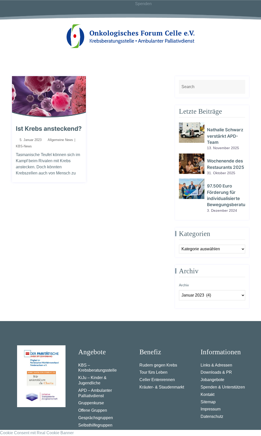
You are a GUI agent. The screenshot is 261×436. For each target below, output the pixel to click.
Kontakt (207, 394)
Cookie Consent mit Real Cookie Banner (37, 433)
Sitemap (208, 402)
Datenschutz (212, 416)
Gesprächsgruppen (95, 418)
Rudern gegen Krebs (158, 365)
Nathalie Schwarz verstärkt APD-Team (225, 136)
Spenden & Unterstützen (223, 387)
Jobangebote (212, 380)
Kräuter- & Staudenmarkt (161, 387)
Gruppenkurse (91, 403)
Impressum (210, 409)
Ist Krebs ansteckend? (49, 128)
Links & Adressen (216, 365)
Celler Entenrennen (157, 380)
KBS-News (24, 146)
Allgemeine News (60, 140)
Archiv (184, 285)
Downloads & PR (216, 372)
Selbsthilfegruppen (95, 425)
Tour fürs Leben (153, 372)
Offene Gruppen (92, 410)
